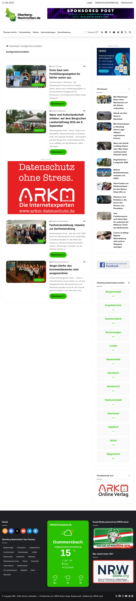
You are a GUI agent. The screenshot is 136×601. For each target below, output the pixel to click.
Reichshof (35, 561)
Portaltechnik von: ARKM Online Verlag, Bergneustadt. (61, 596)
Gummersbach (8, 552)
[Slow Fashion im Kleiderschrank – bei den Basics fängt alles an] (104, 186)
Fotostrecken (25, 32)
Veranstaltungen (48, 32)
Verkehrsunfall (22, 566)
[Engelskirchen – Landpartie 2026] (104, 162)
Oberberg (31, 557)
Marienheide (8, 557)
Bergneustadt (8, 548)
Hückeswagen (23, 552)
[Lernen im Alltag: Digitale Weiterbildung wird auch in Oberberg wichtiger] (104, 235)
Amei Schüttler (56, 66)
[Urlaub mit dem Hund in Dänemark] (104, 116)
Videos (36, 32)
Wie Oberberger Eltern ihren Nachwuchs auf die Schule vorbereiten (120, 102)
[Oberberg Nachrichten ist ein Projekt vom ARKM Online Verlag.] (113, 498)
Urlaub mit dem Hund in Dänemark (120, 116)
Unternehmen (8, 566)
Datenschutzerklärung (106, 2)
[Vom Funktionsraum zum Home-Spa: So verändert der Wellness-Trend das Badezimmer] (104, 216)
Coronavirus (21, 548)
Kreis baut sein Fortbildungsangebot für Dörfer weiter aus (64, 74)
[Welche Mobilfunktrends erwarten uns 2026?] (104, 172)
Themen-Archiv (10, 32)
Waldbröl (24, 570)
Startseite (13, 46)
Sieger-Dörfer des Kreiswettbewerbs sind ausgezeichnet (63, 269)
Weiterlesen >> (58, 104)
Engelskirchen (34, 548)
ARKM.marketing (46, 159)
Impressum (127, 2)
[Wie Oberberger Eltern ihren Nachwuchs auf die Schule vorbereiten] (104, 99)
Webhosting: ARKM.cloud (93, 596)
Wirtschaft (6, 575)
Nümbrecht (20, 557)
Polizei (25, 561)
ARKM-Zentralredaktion (59, 221)
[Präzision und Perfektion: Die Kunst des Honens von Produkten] (104, 199)
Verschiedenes (64, 32)
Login (89, 2)
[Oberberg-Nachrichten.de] (22, 14)
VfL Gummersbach (10, 570)
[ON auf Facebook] (113, 267)
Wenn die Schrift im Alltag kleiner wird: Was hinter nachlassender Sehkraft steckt (120, 149)
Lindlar (34, 552)
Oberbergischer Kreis (11, 561)
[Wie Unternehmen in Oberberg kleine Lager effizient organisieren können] (104, 126)
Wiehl (33, 570)
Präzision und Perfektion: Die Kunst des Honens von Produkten (120, 202)
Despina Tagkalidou (58, 111)
